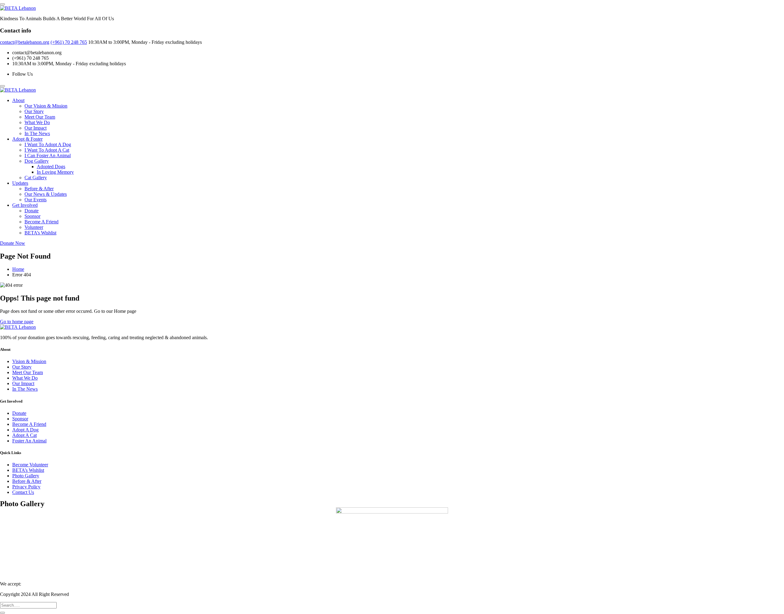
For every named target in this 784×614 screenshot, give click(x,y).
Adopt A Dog (25, 429)
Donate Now (12, 243)
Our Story (34, 111)
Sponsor (32, 216)
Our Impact (35, 128)
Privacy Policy (26, 486)
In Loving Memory (55, 172)
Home (18, 269)
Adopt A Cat (24, 435)
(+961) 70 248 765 (69, 42)
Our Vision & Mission (45, 105)
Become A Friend (41, 221)
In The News (37, 133)
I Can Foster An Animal (47, 155)
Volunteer (33, 227)
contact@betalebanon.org (24, 42)
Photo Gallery (25, 475)
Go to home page (16, 321)
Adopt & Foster (27, 139)
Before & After (39, 188)
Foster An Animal (29, 440)
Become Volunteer (30, 464)
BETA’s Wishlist (40, 232)
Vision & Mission (29, 361)
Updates (20, 183)
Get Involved (25, 205)
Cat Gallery (35, 177)
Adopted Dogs (51, 166)
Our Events (35, 199)
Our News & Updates (45, 194)
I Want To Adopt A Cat (46, 150)
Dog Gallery (36, 161)
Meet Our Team (39, 116)
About (18, 100)
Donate (31, 210)
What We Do (37, 122)
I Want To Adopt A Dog (47, 144)
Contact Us (23, 492)
